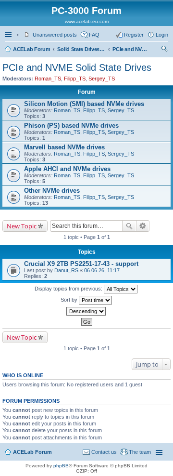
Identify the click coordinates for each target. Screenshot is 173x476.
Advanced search (142, 226)
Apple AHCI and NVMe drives (67, 168)
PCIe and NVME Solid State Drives (131, 49)
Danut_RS (66, 270)
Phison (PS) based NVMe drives (71, 125)
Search (129, 226)
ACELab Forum (31, 49)
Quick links (9, 34)
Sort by (70, 300)
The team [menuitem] (140, 452)
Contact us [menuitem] (104, 452)
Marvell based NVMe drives (64, 147)
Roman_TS (48, 78)
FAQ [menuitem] (94, 35)
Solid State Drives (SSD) (81, 49)
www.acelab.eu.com (87, 21)
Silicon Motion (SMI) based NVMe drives (84, 103)
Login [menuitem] (162, 35)
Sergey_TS (101, 78)
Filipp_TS (75, 78)
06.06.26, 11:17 (102, 270)
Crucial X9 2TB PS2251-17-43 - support (81, 263)
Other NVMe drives (52, 190)
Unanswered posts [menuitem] (55, 35)
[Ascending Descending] (86, 311)
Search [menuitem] (164, 50)
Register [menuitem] (134, 35)
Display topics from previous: (69, 288)
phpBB (61, 465)
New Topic (22, 226)
